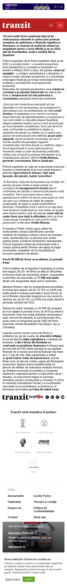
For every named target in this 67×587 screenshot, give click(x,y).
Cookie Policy (42, 496)
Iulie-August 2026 (33, 526)
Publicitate (14, 502)
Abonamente (16, 496)
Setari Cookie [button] (12, 579)
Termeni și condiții (45, 502)
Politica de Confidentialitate (44, 509)
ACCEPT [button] (29, 579)
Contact (13, 517)
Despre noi (14, 508)
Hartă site (40, 517)
